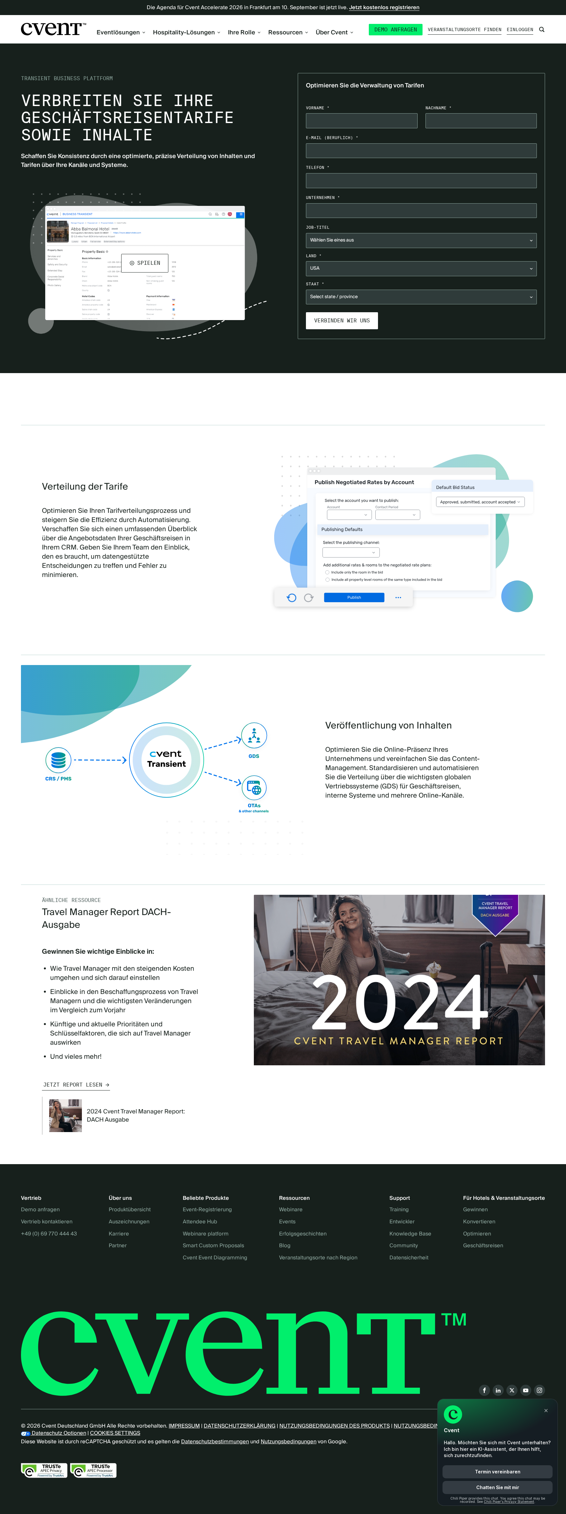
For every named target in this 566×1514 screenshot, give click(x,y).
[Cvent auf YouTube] (525, 1390)
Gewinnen (475, 1210)
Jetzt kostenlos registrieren (384, 7)
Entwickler (402, 1222)
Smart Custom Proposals (213, 1246)
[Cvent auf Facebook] (484, 1390)
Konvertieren (479, 1222)
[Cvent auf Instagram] (539, 1390)
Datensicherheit (408, 1258)
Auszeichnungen (129, 1222)
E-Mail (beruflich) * (332, 137)
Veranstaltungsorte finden (464, 29)
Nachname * (438, 108)
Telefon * (318, 167)
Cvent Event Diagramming (215, 1258)
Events (287, 1222)
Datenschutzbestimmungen (215, 1441)
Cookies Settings (115, 1433)
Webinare (291, 1210)
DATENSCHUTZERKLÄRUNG (239, 1426)
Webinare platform (206, 1234)
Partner (118, 1246)
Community (403, 1246)
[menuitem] (121, 32)
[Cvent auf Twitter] (512, 1390)
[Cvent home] (53, 29)
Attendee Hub (200, 1222)
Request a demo (388, 384)
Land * (314, 256)
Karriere (119, 1234)
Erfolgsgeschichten (303, 1234)
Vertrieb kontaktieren (46, 1222)
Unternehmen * (323, 197)
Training (399, 1210)
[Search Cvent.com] (541, 29)
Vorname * (318, 108)
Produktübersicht (130, 1210)
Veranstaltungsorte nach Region (318, 1258)
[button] (144, 263)
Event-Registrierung (207, 1210)
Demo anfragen (395, 30)
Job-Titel (318, 227)
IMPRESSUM (184, 1426)
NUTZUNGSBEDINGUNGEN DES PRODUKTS (334, 1426)
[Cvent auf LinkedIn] (498, 1390)
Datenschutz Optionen (58, 1433)
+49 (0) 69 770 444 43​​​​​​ (49, 1234)
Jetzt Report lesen (72, 1085)
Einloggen (520, 29)
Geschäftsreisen (483, 1246)
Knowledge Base (410, 1234)
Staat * (315, 284)
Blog (285, 1246)
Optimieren (477, 1234)
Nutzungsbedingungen (288, 1441)
